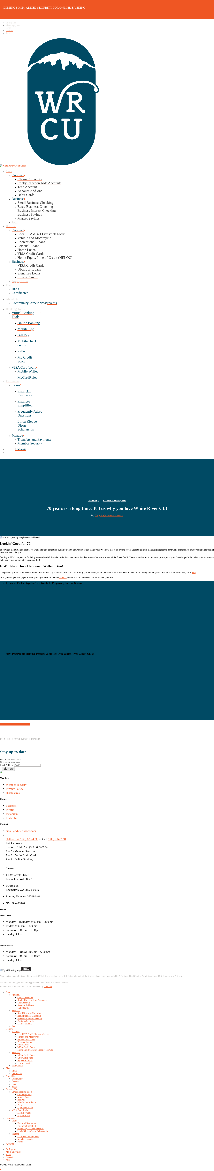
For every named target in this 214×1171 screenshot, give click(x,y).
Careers (15, 1081)
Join (13, 1026)
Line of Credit (23, 1063)
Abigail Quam (102, 515)
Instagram (12, 813)
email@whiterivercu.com (21, 830)
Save (8, 992)
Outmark (48, 986)
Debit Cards (23, 1008)
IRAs (14, 1071)
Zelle (19, 1105)
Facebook (11, 805)
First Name (5, 759)
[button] (0, 1169)
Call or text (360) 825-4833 (22, 839)
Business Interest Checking (29, 1018)
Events (15, 1084)
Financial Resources (26, 1123)
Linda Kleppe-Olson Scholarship (32, 1131)
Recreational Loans (26, 1039)
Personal (16, 995)
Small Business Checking (29, 1013)
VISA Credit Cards (26, 1047)
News (14, 1086)
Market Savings (24, 1023)
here (194, 572)
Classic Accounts (25, 997)
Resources (10, 1118)
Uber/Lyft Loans (25, 1057)
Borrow (9, 1029)
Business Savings (25, 1021)
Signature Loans (24, 1060)
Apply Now (17, 1065)
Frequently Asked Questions (30, 1128)
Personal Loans (24, 1042)
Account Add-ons (25, 1005)
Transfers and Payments (28, 1136)
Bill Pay (21, 1099)
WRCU (63, 577)
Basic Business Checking (29, 1016)
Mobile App (23, 1097)
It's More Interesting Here (114, 501)
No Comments (116, 515)
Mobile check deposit (27, 1102)
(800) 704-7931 (57, 839)
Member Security (16, 784)
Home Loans (23, 1044)
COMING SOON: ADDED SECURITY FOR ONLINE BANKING (44, 7)
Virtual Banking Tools (22, 1092)
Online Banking (24, 1094)
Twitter (10, 809)
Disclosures (13, 792)
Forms (20, 1141)
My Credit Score (25, 1107)
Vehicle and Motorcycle (28, 1037)
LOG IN (10, 1144)
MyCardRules (23, 1115)
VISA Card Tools (20, 1110)
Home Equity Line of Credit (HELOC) (35, 1050)
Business (16, 1010)
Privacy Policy (14, 788)
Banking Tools (12, 1089)
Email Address (7, 765)
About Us (10, 1076)
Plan (8, 1068)
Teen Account (23, 1002)
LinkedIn (11, 817)
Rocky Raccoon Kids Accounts (31, 1000)
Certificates (17, 1073)
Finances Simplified (26, 1126)
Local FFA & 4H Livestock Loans (33, 1034)
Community (93, 501)
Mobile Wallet (23, 1113)
